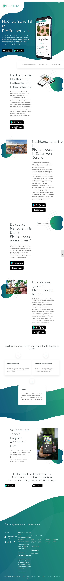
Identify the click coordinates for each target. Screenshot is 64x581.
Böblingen (55, 539)
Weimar (54, 541)
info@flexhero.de (11, 537)
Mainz (39, 543)
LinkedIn (11, 542)
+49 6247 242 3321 (12, 536)
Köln (39, 541)
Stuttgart (48, 543)
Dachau (33, 543)
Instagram (8, 542)
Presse (44, 576)
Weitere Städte (35, 546)
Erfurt (39, 539)
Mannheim (48, 539)
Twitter (5, 542)
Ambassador (33, 576)
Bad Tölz (33, 541)
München (48, 541)
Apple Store (17, 127)
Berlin (32, 539)
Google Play (17, 122)
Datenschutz (57, 576)
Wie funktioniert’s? (56, 64)
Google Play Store (19, 50)
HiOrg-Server (34, 553)
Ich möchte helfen (43, 64)
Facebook (14, 542)
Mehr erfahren (21, 552)
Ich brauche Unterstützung (29, 64)
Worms (54, 543)
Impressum (50, 576)
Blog (24, 576)
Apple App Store (7, 50)
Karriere (39, 576)
